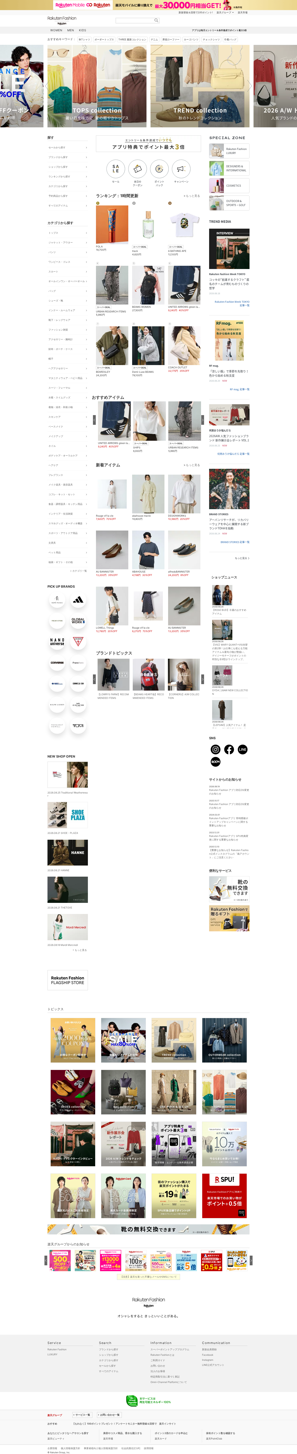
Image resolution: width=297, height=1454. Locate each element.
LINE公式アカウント (213, 1364)
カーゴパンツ (191, 39)
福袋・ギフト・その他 (60, 562)
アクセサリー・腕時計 (60, 339)
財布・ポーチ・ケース (60, 349)
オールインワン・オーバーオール (66, 281)
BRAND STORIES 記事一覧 (235, 542)
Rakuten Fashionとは (162, 1354)
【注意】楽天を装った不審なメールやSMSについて (148, 1276)
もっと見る (81, 950)
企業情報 (52, 1448)
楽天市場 (243, 12)
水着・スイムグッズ (59, 397)
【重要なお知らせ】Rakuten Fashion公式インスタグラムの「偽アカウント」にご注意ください (229, 854)
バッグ (52, 290)
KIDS (82, 30)
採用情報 (149, 1448)
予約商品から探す (58, 195)
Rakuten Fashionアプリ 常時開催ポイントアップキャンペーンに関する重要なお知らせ (228, 822)
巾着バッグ (230, 39)
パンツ (52, 252)
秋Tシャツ (84, 39)
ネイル (52, 445)
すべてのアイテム (58, 205)
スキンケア (54, 416)
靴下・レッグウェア (59, 319)
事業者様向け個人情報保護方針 (101, 1448)
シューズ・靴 (55, 300)
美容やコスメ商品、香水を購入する (122, 1433)
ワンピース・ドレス (59, 261)
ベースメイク (55, 426)
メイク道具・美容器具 (60, 484)
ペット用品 (54, 552)
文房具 (52, 542)
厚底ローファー (170, 39)
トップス (53, 232)
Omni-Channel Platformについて (169, 1382)
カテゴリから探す (58, 186)
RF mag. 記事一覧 (240, 389)
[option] (96, 86)
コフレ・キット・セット (61, 494)
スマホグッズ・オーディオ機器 (65, 523)
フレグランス (55, 474)
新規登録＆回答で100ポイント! (196, 12)
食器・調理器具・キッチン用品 (65, 504)
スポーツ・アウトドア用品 (63, 533)
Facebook (207, 1354)
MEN (70, 30)
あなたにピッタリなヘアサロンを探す (68, 1433)
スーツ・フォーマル (59, 387)
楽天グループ (224, 12)
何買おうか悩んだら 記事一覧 (233, 454)
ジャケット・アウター (60, 242)
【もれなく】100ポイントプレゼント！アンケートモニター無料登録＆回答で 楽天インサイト (124, 1423)
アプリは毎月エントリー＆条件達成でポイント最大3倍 (219, 30)
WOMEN (56, 30)
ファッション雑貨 (58, 329)
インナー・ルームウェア (61, 310)
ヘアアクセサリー (58, 368)
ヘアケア (53, 465)
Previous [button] (47, 86)
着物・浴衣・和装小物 (60, 407)
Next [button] (249, 86)
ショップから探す (58, 166)
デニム (154, 39)
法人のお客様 (158, 1371)
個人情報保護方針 (70, 1448)
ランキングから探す (59, 176)
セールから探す (56, 147)
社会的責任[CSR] (130, 1448)
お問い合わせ (158, 1365)
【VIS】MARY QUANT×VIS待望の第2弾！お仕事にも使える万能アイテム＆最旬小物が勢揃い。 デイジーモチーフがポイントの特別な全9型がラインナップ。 (230, 652)
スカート (53, 271)
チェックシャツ (211, 39)
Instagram (207, 1359)
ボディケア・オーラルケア (63, 455)
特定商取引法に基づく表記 (165, 1376)
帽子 (50, 358)
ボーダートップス (104, 39)
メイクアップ (55, 436)
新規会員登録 (209, 1349)
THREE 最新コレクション (132, 39)
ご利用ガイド (158, 1360)
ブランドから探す (58, 157)
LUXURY (52, 1354)
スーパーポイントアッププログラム (170, 1349)
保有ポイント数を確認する (220, 1433)
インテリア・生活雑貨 (60, 513)
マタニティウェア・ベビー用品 (65, 378)
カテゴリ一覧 (79, 570)
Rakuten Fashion (78, 20)
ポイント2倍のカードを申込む (171, 1433)
